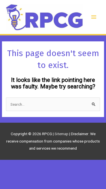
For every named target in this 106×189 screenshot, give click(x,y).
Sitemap (62, 133)
